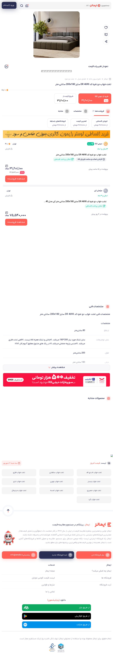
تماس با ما (50, 591)
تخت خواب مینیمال (19, 490)
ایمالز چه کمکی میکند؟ (101, 571)
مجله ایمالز (50, 571)
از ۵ (4, 90)
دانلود (56, 600)
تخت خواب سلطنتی (56, 472)
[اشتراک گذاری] (106, 41)
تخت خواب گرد (94, 499)
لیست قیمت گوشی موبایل (43, 578)
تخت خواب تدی (19, 481)
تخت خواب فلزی (19, 472)
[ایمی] (9, 538)
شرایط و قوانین (48, 584)
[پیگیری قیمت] (106, 27)
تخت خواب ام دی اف (94, 472)
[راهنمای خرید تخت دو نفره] (106, 34)
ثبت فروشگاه (105, 584)
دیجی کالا (95, 144)
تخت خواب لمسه (56, 490)
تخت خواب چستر (94, 481)
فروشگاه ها (106, 578)
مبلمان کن (98, 190)
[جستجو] (22, 5)
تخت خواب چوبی (56, 481)
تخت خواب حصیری (94, 490)
